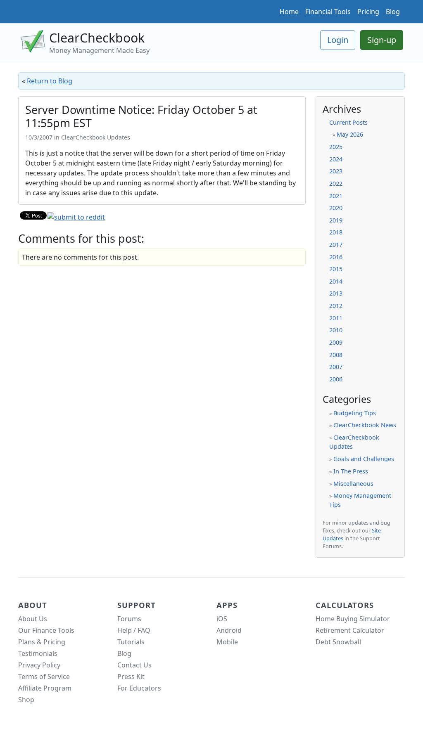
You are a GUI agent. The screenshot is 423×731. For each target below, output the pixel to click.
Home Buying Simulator (353, 618)
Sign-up (381, 39)
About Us (32, 618)
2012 (335, 306)
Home (289, 11)
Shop (26, 699)
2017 (335, 244)
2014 (335, 281)
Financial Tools (328, 11)
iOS (221, 618)
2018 (335, 232)
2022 (335, 183)
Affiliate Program (44, 688)
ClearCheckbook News (364, 425)
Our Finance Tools (46, 630)
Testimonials (37, 653)
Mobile (227, 641)
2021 (335, 196)
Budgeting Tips (354, 413)
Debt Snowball (338, 641)
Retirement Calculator (350, 630)
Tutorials (131, 641)
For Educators (139, 688)
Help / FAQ (133, 630)
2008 (335, 355)
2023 (335, 171)
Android (229, 630)
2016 (335, 257)
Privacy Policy (39, 664)
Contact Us (134, 664)
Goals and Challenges (363, 459)
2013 (335, 293)
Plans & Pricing (41, 641)
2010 (335, 330)
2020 (335, 208)
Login (337, 39)
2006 (335, 379)
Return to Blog (49, 80)
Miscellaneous (353, 483)
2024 (335, 159)
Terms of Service (44, 676)
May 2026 (350, 134)
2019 (335, 220)
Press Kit (131, 676)
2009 (335, 342)
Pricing (368, 11)
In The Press (350, 471)
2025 (335, 147)
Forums (129, 618)
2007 (335, 367)
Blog (393, 11)
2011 (335, 318)
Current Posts (348, 122)
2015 (335, 269)
